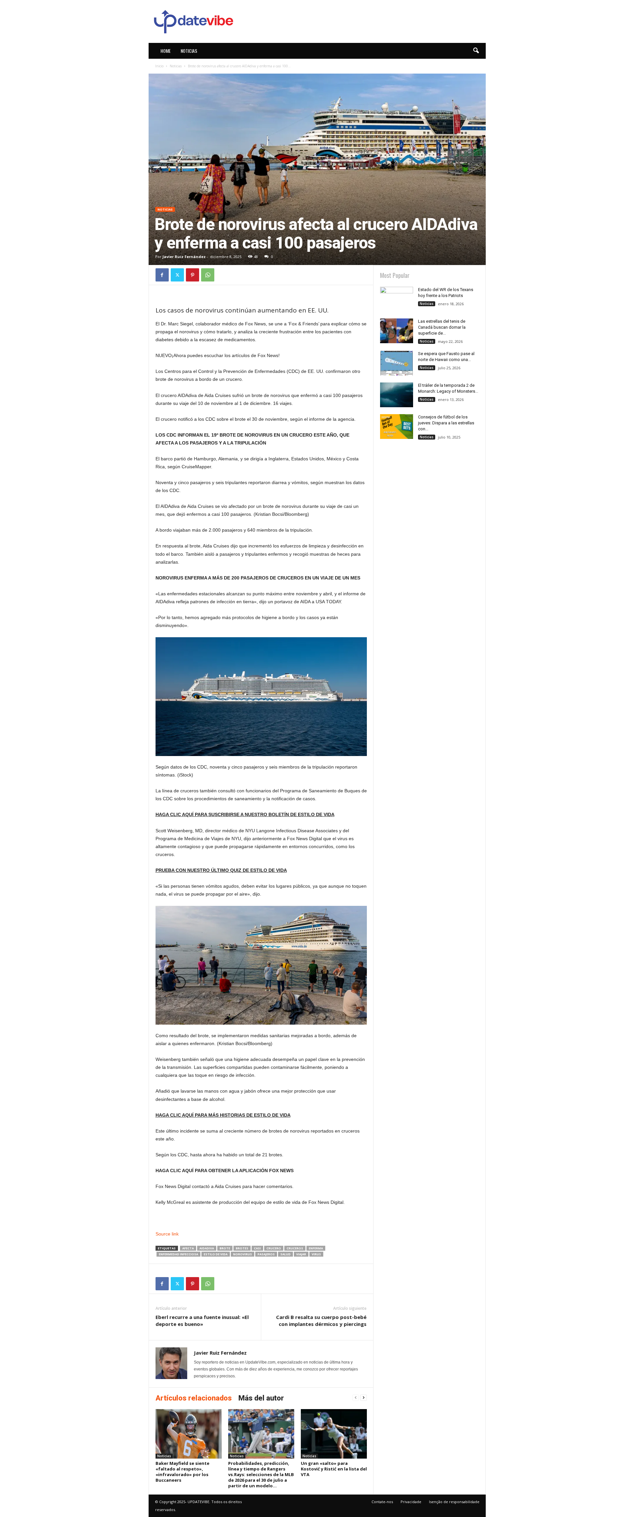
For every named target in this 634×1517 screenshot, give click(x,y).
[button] (476, 51)
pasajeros (266, 1254)
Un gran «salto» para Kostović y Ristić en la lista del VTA (334, 1468)
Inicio (159, 66)
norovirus (242, 1254)
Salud (285, 1254)
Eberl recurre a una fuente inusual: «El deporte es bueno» (202, 1320)
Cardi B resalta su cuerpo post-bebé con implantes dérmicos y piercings (321, 1320)
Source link (167, 1234)
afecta (188, 1248)
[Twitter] (177, 274)
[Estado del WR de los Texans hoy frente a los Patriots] (396, 299)
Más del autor (261, 1398)
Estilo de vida (216, 1254)
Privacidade (411, 1501)
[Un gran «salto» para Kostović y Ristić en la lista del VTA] (334, 1434)
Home (165, 50)
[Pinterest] (192, 274)
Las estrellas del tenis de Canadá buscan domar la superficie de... (442, 327)
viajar (301, 1254)
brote (225, 1248)
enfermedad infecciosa (178, 1254)
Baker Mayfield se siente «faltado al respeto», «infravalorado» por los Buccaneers (182, 1471)
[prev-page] (355, 1397)
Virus (316, 1254)
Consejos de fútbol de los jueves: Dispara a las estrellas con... (446, 422)
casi (257, 1248)
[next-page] (363, 1397)
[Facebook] (162, 274)
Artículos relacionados (194, 1398)
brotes (242, 1248)
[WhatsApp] (207, 274)
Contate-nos (382, 1501)
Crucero (273, 1248)
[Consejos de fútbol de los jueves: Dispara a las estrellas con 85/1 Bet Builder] (396, 426)
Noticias (189, 50)
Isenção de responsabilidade (454, 1501)
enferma (316, 1248)
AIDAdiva (206, 1248)
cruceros (295, 1248)
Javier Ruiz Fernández (184, 256)
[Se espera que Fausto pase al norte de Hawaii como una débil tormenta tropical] (396, 363)
